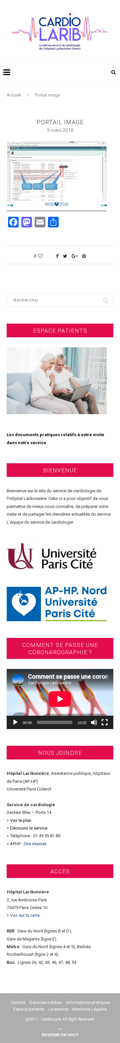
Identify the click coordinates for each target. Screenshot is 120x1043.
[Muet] (94, 722)
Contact (17, 1002)
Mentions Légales (89, 1009)
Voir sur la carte (25, 915)
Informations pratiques (88, 1002)
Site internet (35, 843)
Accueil (14, 95)
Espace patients (28, 1009)
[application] (60, 699)
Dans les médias (46, 1002)
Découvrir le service (28, 828)
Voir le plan (20, 820)
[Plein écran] (104, 722)
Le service (58, 1009)
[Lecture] (15, 722)
